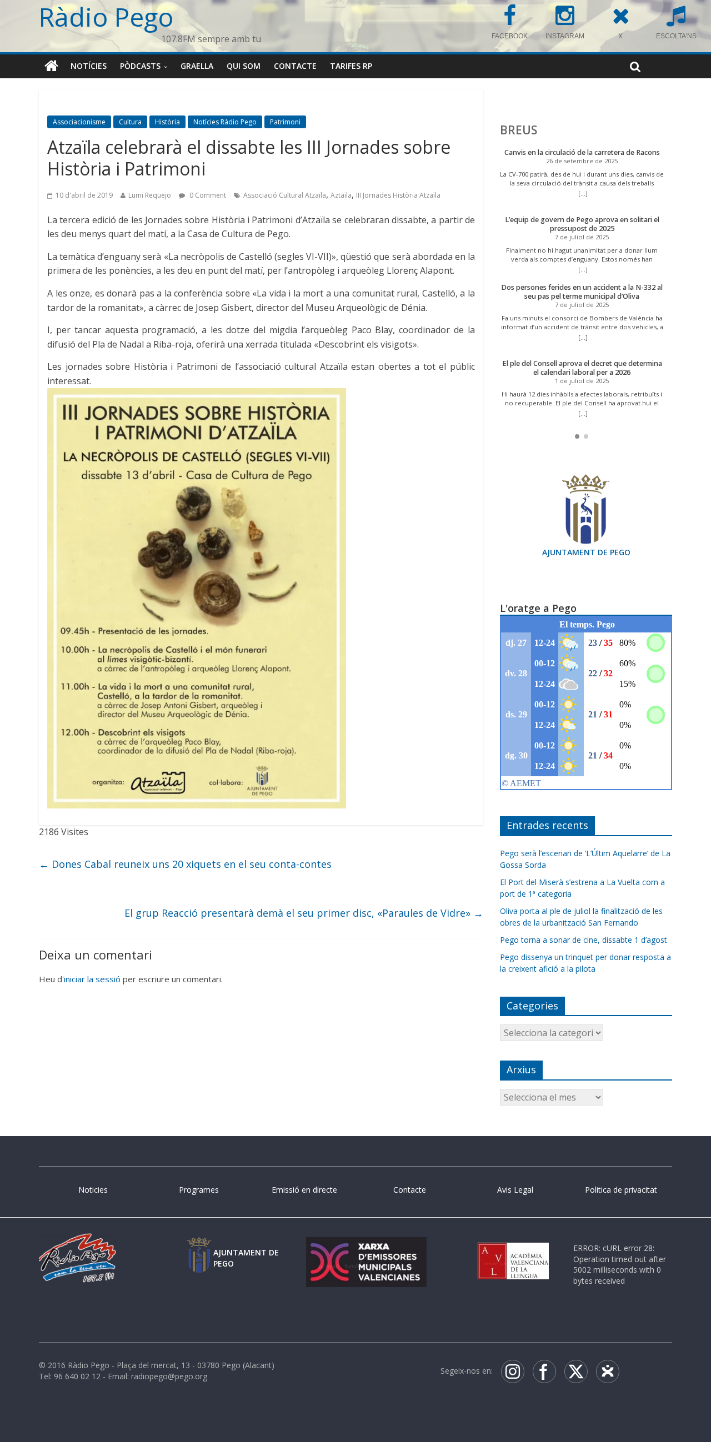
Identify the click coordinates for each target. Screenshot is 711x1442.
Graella (197, 66)
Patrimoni (285, 122)
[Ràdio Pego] (51, 66)
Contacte (295, 66)
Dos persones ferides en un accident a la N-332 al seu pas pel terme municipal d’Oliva (582, 291)
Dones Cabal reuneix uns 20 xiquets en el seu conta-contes (185, 864)
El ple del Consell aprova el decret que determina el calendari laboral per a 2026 (582, 367)
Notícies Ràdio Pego (225, 122)
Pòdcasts (140, 66)
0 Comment (207, 195)
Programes (199, 1189)
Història (167, 122)
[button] (577, 436)
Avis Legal (515, 1189)
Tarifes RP (351, 66)
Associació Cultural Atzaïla (284, 195)
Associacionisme (79, 122)
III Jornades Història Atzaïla (398, 195)
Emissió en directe (304, 1189)
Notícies (89, 66)
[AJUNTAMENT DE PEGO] (199, 1248)
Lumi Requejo (149, 195)
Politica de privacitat (621, 1189)
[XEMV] (366, 1248)
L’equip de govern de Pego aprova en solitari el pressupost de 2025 (582, 224)
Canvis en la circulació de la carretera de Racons (582, 152)
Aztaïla (341, 195)
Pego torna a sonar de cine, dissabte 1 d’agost (583, 939)
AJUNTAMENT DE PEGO (586, 552)
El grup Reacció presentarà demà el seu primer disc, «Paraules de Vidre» (303, 913)
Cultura (130, 122)
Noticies (93, 1189)
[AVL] (513, 1248)
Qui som (244, 66)
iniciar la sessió (92, 978)
